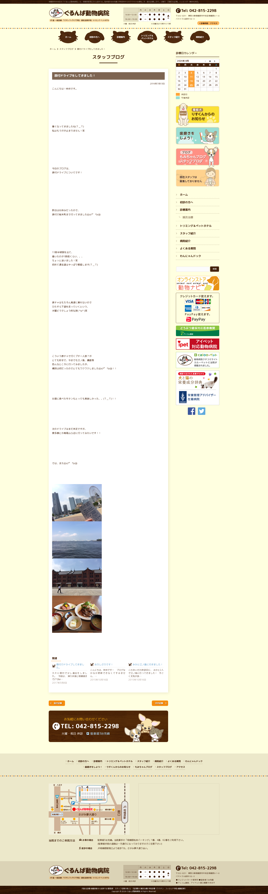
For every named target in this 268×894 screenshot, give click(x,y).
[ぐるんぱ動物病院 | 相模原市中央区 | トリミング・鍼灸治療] (79, 20)
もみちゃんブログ (143, 766)
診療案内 (185, 210)
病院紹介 (185, 241)
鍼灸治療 (188, 217)
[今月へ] (210, 61)
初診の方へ (186, 202)
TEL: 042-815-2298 (90, 726)
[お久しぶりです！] (109, 672)
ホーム (53, 49)
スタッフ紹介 (188, 233)
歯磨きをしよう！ (93, 766)
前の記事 (58, 703)
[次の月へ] (216, 61)
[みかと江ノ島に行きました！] (147, 672)
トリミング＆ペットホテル (196, 226)
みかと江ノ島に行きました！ (148, 664)
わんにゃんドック (190, 256)
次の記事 (159, 703)
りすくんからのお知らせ (118, 766)
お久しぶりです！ (103, 664)
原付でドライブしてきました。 (70, 666)
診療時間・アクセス (209, 23)
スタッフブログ (66, 49)
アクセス (180, 766)
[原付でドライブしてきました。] (71, 674)
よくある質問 (188, 248)
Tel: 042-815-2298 (198, 10)
